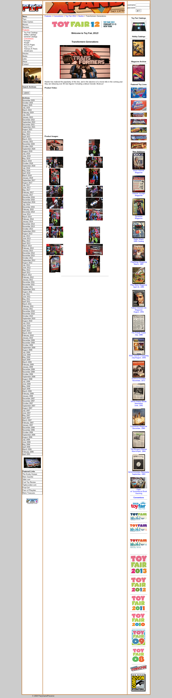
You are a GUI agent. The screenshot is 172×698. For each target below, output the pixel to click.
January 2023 (27, 117)
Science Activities (139, 379)
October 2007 (27, 403)
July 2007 (26, 411)
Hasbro (81, 16)
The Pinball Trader (139, 333)
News (25, 16)
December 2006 (28, 428)
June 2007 (26, 413)
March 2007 (27, 420)
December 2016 (28, 197)
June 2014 (26, 214)
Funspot (27, 41)
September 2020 (28, 149)
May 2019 (26, 159)
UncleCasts (28, 51)
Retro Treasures (29, 493)
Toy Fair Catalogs (31, 33)
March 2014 (27, 217)
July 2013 (26, 236)
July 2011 (26, 294)
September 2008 (28, 377)
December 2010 (28, 311)
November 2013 (28, 226)
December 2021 (28, 125)
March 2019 (27, 161)
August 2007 (27, 408)
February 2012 (28, 277)
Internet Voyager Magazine (138, 194)
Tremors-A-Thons (30, 49)
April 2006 (26, 447)
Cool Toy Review (29, 482)
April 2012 (26, 272)
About (25, 62)
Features (48, 16)
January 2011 (27, 309)
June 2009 (26, 355)
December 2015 (28, 207)
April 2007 (26, 418)
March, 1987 (139, 264)
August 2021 (27, 129)
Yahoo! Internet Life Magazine (138, 309)
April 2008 (26, 389)
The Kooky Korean (30, 474)
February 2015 (28, 209)
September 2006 (28, 435)
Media (25, 56)
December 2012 (28, 253)
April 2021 (26, 137)
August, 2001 (139, 312)
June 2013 (26, 239)
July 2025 (26, 108)
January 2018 (27, 178)
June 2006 (26, 442)
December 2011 (28, 282)
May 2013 (26, 241)
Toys (24, 19)
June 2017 (26, 188)
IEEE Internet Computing (138, 356)
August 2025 (27, 105)
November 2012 (28, 255)
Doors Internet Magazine (138, 172)
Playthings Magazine (139, 262)
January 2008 (27, 396)
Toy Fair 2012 (70, 16)
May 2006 (26, 445)
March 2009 (27, 362)
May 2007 (26, 415)
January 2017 (27, 195)
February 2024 (28, 112)
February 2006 (28, 452)
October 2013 (27, 229)
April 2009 (26, 360)
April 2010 (26, 331)
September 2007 (28, 406)
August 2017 (27, 183)
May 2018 (26, 171)
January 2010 (27, 338)
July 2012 (26, 265)
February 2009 (28, 365)
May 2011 (26, 299)
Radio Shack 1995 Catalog (139, 240)
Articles (25, 54)
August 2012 (27, 263)
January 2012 (27, 280)
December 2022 (28, 120)
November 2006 (28, 430)
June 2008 (26, 384)
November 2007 (28, 401)
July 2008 (26, 382)
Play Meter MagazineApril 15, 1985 (138, 286)
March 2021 (27, 139)
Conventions (58, 16)
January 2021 (27, 142)
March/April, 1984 (139, 451)
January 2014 (27, 222)
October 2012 (27, 258)
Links (25, 59)
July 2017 (26, 185)
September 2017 (28, 180)
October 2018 (27, 163)
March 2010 (27, 333)
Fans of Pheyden (29, 490)
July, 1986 (139, 335)
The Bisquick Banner (139, 449)
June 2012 (26, 268)
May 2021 (26, 134)
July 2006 (26, 440)
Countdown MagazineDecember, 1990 (138, 427)
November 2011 (28, 285)
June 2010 (26, 326)
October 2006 (27, 432)
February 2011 (27, 306)
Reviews (26, 27)
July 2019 (26, 154)
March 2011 (26, 304)
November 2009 (28, 343)
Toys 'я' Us (28, 47)
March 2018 (27, 175)
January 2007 (27, 425)
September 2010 (28, 318)
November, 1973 (138, 381)
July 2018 (26, 168)
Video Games (28, 22)
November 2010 (28, 314)
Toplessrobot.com (29, 485)
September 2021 (28, 127)
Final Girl (26, 488)
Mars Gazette (28, 477)
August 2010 (27, 321)
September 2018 (28, 166)
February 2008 (28, 394)
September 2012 (28, 260)
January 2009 (27, 367)
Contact (26, 64)
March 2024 (27, 110)
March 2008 (27, 391)
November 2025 (28, 100)
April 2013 (26, 243)
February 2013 (28, 248)
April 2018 (26, 173)
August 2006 (27, 437)
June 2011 (26, 297)
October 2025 (27, 103)
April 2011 (26, 302)
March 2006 (27, 449)
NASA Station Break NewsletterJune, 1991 (139, 403)
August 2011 (27, 292)
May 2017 (26, 190)
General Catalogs (30, 37)
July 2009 (26, 352)
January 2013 (27, 251)
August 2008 (27, 379)
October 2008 (27, 374)
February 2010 (28, 335)
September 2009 (28, 348)
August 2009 (27, 350)
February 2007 (28, 423)
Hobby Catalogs (30, 35)
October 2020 (27, 146)
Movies (25, 25)
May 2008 (26, 386)
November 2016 (28, 200)
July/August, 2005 (139, 358)
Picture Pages (29, 45)
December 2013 (28, 224)
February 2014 (28, 219)
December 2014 (28, 212)
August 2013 (27, 234)
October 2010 (27, 316)
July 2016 (26, 205)
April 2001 (26, 454)
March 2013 (27, 246)
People (26, 43)
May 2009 (26, 357)
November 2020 (28, 144)
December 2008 (28, 369)
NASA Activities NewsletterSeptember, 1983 (138, 473)
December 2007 (28, 398)
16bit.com (26, 480)
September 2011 (28, 289)
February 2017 (28, 192)
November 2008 (28, 372)
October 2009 (27, 345)
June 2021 (26, 132)
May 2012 (26, 270)
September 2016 (28, 202)
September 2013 (28, 231)
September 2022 (28, 122)
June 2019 (26, 156)
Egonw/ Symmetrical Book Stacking (138, 491)
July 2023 (26, 115)
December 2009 (28, 340)
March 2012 (27, 275)
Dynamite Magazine (138, 217)
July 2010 (26, 323)
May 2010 (26, 328)
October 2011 (27, 287)
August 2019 (27, 151)
